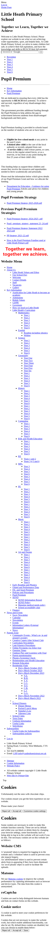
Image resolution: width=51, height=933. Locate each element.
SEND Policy (24, 602)
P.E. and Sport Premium (23, 590)
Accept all (17, 811)
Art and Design (25, 552)
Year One (28, 358)
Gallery (15, 287)
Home (9, 88)
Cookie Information (15, 763)
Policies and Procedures (23, 592)
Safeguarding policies (22, 733)
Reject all (6, 811)
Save (26, 930)
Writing (27, 335)
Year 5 (10, 69)
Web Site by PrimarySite (18, 775)
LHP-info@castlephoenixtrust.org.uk (29, 753)
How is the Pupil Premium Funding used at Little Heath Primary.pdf (26, 241)
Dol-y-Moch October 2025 (30, 668)
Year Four (28, 365)
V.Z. (26, 675)
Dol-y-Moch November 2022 (31, 696)
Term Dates (17, 718)
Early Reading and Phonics (24, 585)
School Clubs (18, 716)
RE (19, 456)
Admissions (17, 297)
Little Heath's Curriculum (23, 310)
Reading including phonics (36, 333)
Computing (23, 421)
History (21, 388)
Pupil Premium (13, 93)
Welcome (16, 277)
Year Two (28, 360)
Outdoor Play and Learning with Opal (29, 653)
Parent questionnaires (21, 655)
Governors (17, 305)
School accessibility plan (29, 607)
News (15, 630)
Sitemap (10, 761)
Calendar (16, 617)
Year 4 (10, 67)
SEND (15, 597)
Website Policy (13, 766)
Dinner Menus (24, 706)
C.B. (26, 688)
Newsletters (17, 620)
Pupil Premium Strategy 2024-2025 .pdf (24, 219)
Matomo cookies (15, 879)
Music (21, 519)
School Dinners (19, 703)
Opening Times (19, 650)
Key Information (14, 91)
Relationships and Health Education (28, 660)
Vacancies (16, 285)
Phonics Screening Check (23, 658)
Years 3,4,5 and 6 (31, 461)
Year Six (27, 370)
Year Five (28, 368)
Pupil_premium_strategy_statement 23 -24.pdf (27, 223)
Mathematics (23, 313)
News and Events (15, 612)
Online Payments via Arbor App (26, 648)
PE (19, 486)
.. (13, 701)
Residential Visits (20, 665)
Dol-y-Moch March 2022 (29, 698)
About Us (11, 270)
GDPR (15, 302)
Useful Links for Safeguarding (26, 731)
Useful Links (18, 723)
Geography (23, 355)
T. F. (26, 680)
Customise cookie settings (35, 811)
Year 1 (10, 59)
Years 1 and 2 (30, 459)
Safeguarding (13, 728)
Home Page (6, 7)
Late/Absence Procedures (23, 645)
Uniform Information (21, 721)
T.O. (26, 685)
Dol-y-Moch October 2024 (30, 670)
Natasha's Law (24, 711)
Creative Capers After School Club (28, 640)
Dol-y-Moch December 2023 (31, 673)
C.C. (26, 683)
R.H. (26, 678)
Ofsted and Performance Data (25, 587)
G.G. (26, 693)
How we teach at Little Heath (25, 307)
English (21, 330)
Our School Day (19, 275)
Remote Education (20, 663)
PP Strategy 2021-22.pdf (18, 235)
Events (15, 622)
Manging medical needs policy (31, 605)
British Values (18, 300)
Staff (14, 282)
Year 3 (10, 64)
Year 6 (10, 72)
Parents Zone (13, 633)
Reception (11, 57)
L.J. (25, 691)
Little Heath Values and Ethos (25, 272)
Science (21, 338)
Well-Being (17, 726)
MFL (20, 464)
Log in (4, 5)
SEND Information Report (30, 600)
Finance (16, 610)
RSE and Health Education (30, 439)
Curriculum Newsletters (23, 643)
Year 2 (10, 62)
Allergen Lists (24, 713)
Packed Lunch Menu (27, 708)
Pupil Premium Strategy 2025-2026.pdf (24, 203)
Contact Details (19, 280)
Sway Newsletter (20, 615)
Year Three (29, 363)
